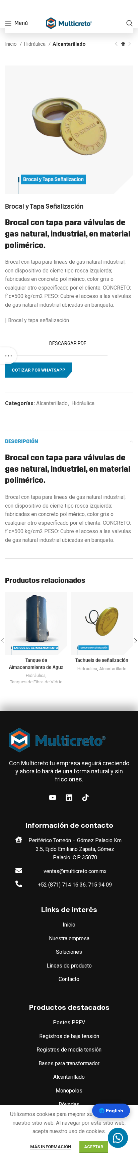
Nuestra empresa (69, 938)
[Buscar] (129, 23)
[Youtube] (52, 797)
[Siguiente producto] (129, 44)
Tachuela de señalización (101, 660)
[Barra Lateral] (8, 355)
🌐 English (111, 1110)
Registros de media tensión (69, 1049)
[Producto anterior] (116, 44)
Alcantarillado (69, 44)
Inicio (11, 44)
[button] (38, 370)
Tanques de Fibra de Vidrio (36, 681)
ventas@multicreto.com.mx (75, 871)
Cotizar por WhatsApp (38, 370)
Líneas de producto (69, 965)
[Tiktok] (85, 797)
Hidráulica (35, 44)
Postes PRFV (69, 1022)
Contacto (69, 979)
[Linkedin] (69, 797)
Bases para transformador (69, 1063)
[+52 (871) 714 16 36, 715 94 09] (18, 884)
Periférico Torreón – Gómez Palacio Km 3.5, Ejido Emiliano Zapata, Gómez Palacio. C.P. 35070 (75, 849)
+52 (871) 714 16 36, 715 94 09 (75, 885)
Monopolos (69, 1090)
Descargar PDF (68, 343)
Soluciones (69, 952)
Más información (50, 1146)
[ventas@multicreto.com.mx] (18, 870)
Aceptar (93, 1147)
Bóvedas (69, 1104)
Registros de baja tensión (69, 1036)
